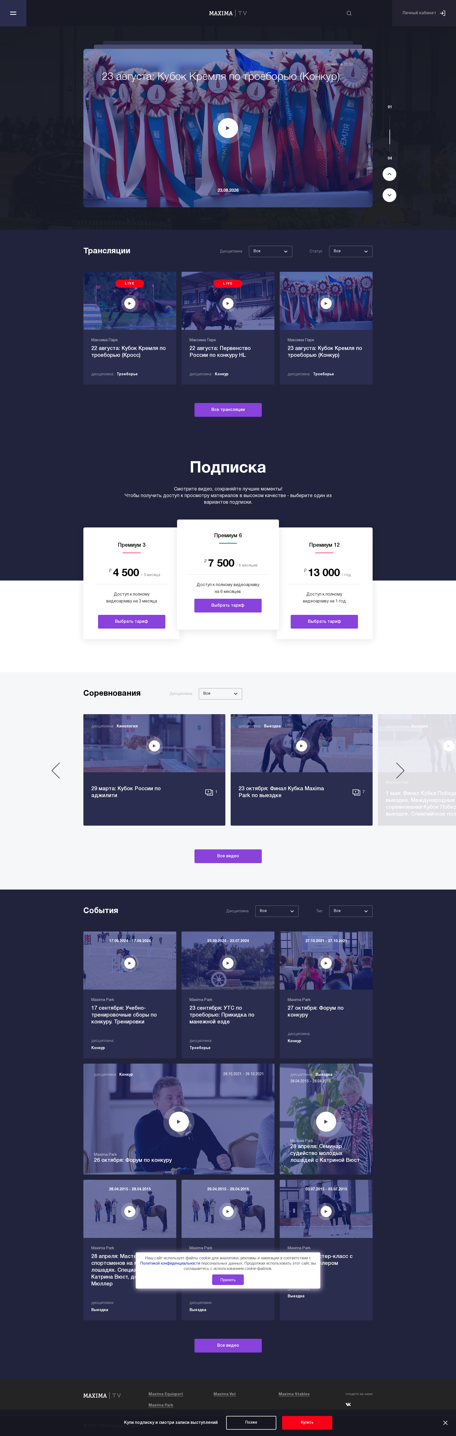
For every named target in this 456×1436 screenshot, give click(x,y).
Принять (228, 1280)
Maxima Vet (224, 1394)
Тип (319, 911)
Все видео (228, 856)
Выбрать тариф (131, 622)
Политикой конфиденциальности (170, 1263)
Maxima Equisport (166, 1394)
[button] (56, 773)
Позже (251, 1422)
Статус (316, 251)
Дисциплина (231, 251)
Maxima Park (161, 1405)
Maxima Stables (294, 1394)
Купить (307, 1422)
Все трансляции (228, 410)
